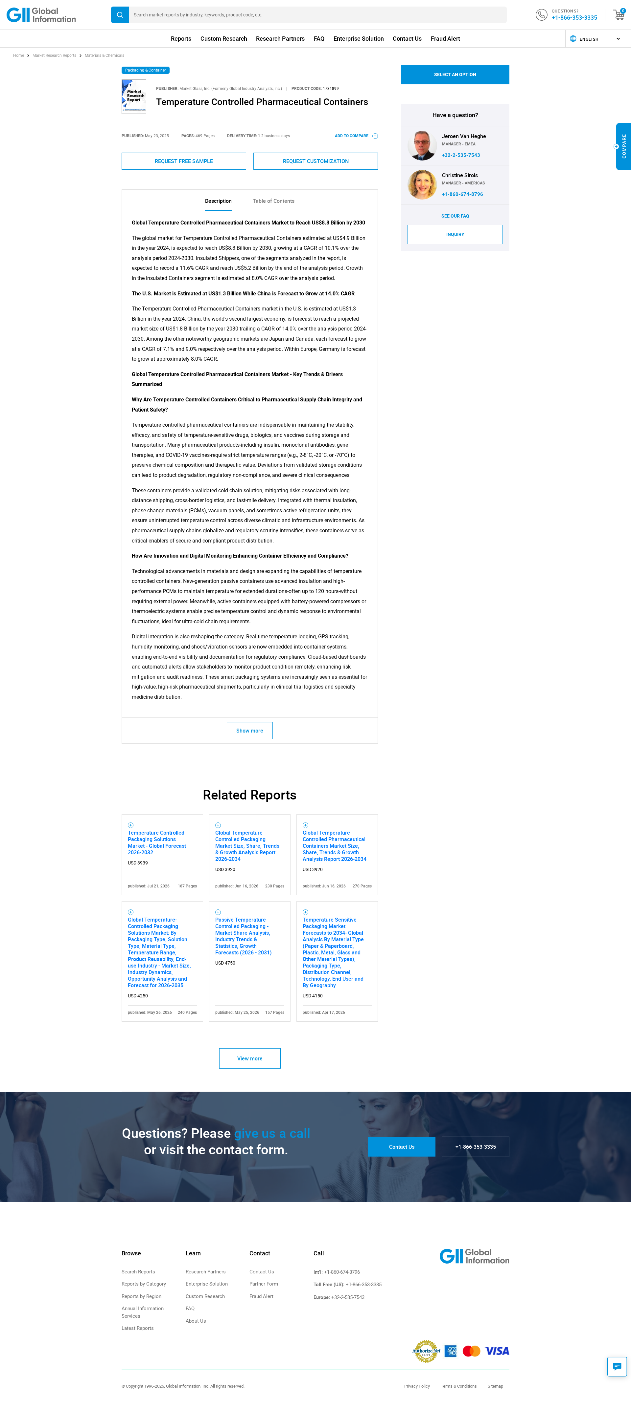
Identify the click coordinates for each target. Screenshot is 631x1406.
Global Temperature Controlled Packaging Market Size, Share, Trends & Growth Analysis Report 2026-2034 (247, 846)
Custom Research (223, 38)
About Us (196, 1321)
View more (250, 1058)
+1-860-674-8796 (462, 194)
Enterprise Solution (359, 38)
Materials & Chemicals (104, 55)
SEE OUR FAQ (455, 216)
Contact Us (407, 38)
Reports (181, 38)
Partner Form (263, 1284)
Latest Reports (138, 1328)
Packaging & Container (145, 70)
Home (19, 55)
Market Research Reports (54, 55)
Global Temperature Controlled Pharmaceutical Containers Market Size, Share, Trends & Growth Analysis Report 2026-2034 (334, 846)
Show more (249, 730)
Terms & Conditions (459, 1386)
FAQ (319, 38)
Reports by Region (141, 1296)
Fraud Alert (445, 38)
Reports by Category (144, 1284)
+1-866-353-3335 (574, 17)
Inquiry (455, 234)
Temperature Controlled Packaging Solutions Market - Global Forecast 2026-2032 (157, 842)
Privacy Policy (417, 1386)
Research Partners (280, 38)
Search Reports (138, 1272)
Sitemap (495, 1386)
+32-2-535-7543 (461, 155)
